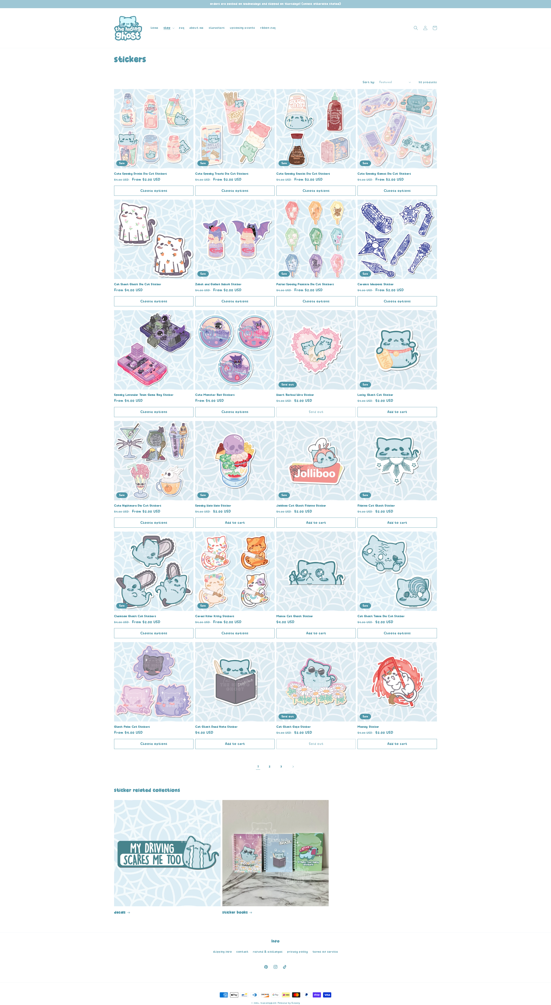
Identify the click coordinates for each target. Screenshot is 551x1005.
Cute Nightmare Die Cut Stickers (137, 505)
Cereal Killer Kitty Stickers (214, 616)
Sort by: (369, 82)
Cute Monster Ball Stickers (215, 394)
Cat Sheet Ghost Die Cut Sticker (137, 284)
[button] (168, 27)
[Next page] (293, 766)
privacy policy (297, 951)
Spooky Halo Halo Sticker (213, 505)
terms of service (325, 951)
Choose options (153, 191)
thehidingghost (268, 1003)
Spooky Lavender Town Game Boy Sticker (143, 394)
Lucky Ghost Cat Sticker (375, 394)
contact (242, 951)
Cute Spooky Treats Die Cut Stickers (222, 173)
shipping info (222, 951)
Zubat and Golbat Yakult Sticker (218, 284)
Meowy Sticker (368, 726)
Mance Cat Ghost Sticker (294, 616)
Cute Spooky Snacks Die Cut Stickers (303, 173)
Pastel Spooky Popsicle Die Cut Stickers (305, 284)
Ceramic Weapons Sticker (376, 284)
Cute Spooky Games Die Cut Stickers (384, 173)
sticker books (235, 912)
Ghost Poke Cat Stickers (132, 726)
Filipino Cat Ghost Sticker (376, 505)
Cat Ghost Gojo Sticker (293, 726)
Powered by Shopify (289, 1003)
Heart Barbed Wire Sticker (295, 394)
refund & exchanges (268, 951)
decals (120, 912)
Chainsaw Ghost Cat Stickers (135, 616)
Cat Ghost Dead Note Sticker (216, 726)
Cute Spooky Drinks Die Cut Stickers (140, 173)
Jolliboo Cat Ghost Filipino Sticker (301, 505)
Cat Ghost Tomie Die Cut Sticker (381, 616)
